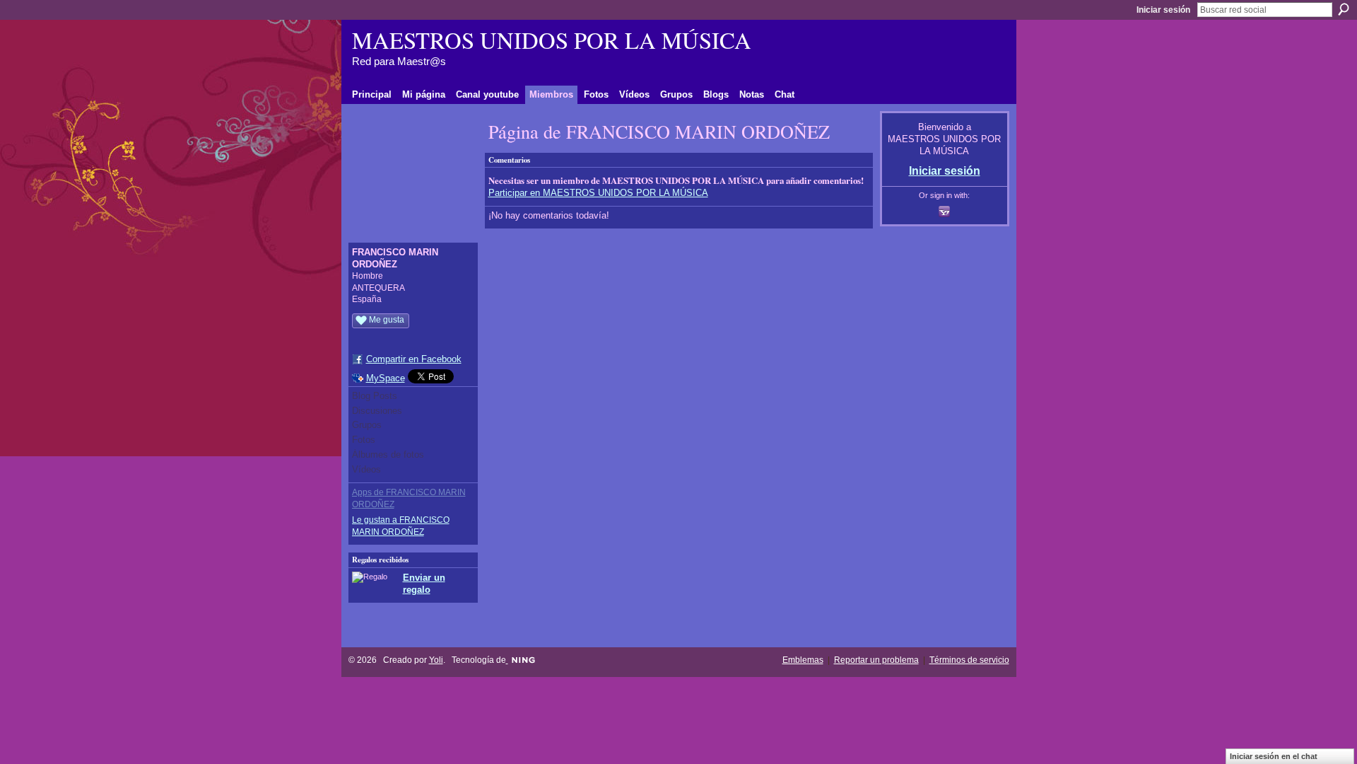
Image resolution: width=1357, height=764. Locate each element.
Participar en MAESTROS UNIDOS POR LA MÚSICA (598, 192)
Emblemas (802, 660)
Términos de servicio (969, 660)
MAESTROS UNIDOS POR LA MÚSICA (551, 39)
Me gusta (386, 320)
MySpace (385, 378)
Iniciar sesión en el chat (1273, 756)
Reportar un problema (876, 660)
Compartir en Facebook (414, 359)
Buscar (1343, 9)
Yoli (436, 660)
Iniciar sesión (1163, 10)
